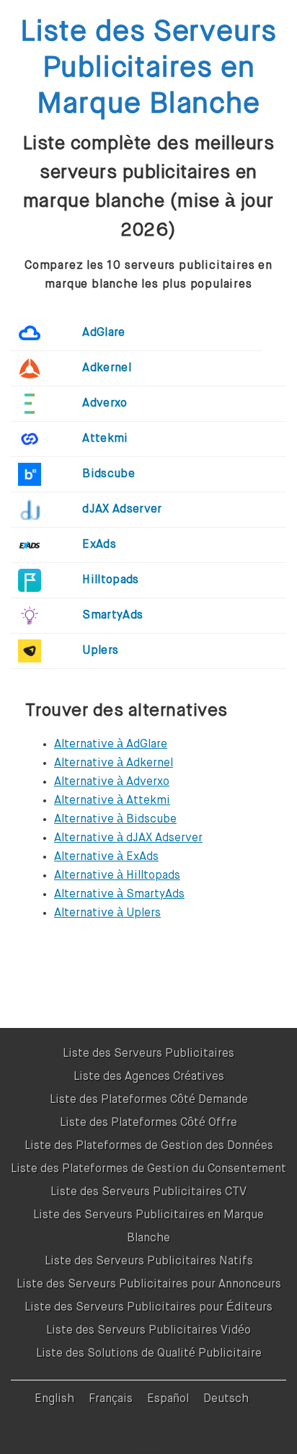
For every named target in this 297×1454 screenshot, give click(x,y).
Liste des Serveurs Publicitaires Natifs (149, 1261)
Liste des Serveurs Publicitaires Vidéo (148, 1330)
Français (111, 1399)
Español (168, 1399)
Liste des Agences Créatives (149, 1077)
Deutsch (226, 1399)
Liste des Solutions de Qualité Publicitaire (149, 1354)
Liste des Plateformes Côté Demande (149, 1100)
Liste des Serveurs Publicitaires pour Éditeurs (148, 1307)
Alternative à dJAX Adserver (128, 838)
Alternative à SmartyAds (119, 894)
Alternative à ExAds (106, 857)
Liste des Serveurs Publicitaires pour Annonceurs (149, 1284)
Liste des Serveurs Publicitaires (148, 1054)
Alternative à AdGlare (110, 744)
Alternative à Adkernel (113, 763)
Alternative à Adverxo (111, 782)
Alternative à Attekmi (112, 801)
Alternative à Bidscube (115, 819)
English (54, 1399)
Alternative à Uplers (107, 913)
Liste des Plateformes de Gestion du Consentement (148, 1169)
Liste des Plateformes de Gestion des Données (149, 1146)
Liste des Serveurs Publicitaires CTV (148, 1192)
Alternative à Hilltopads (117, 876)
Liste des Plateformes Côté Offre (148, 1123)
